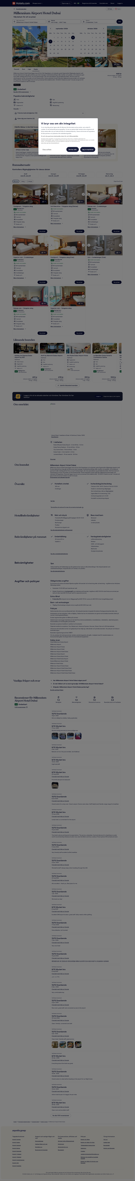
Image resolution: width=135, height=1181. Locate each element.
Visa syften (47, 149)
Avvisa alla (73, 149)
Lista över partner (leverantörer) (50, 143)
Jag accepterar (88, 149)
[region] (68, 136)
